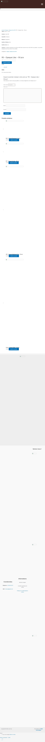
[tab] (23, 67)
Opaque (6, 30)
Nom (4, 105)
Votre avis (5, 86)
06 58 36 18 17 (10, 585)
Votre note (5, 84)
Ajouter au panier (6, 62)
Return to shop (12, 734)
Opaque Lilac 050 (12, 30)
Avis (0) (5, 67)
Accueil (3, 30)
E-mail (5, 109)
